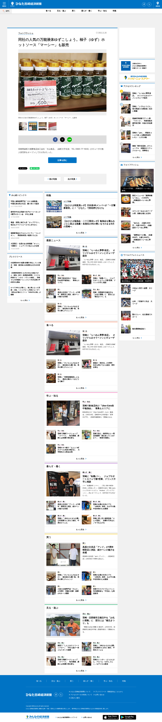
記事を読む (62, 160)
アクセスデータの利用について (81, 695)
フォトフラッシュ (25, 33)
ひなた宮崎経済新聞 (25, 4)
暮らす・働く (86, 11)
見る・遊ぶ (61, 11)
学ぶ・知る (102, 11)
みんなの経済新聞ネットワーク (37, 717)
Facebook (144, 4)
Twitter (149, 4)
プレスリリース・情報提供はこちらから (109, 691)
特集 (114, 11)
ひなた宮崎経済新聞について (80, 691)
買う (73, 11)
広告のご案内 (75, 698)
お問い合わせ (99, 695)
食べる (48, 11)
